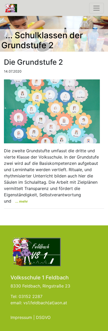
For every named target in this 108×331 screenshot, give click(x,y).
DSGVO (43, 317)
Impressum (21, 317)
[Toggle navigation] (96, 8)
